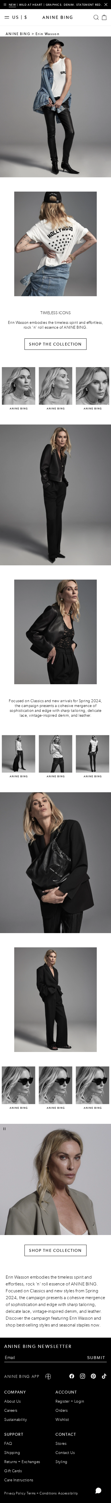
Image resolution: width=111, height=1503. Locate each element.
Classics (37, 1290)
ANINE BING (18, 34)
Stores (61, 1443)
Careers (10, 1410)
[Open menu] (8, 17)
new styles (64, 1290)
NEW (12, 4)
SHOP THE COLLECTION (55, 344)
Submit (96, 1357)
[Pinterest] (93, 1377)
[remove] (105, 4)
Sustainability (15, 1419)
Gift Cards (13, 1471)
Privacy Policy (14, 1493)
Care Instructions (18, 1480)
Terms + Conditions (42, 1493)
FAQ (8, 1443)
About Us (12, 1401)
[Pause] (4, 1128)
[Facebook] (71, 1377)
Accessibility (68, 1493)
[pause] (5, 4)
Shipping (12, 1452)
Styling (61, 1461)
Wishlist (62, 1419)
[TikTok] (104, 1377)
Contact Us (65, 1452)
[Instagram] (82, 1377)
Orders (61, 1410)
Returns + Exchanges (22, 1461)
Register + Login (70, 1401)
